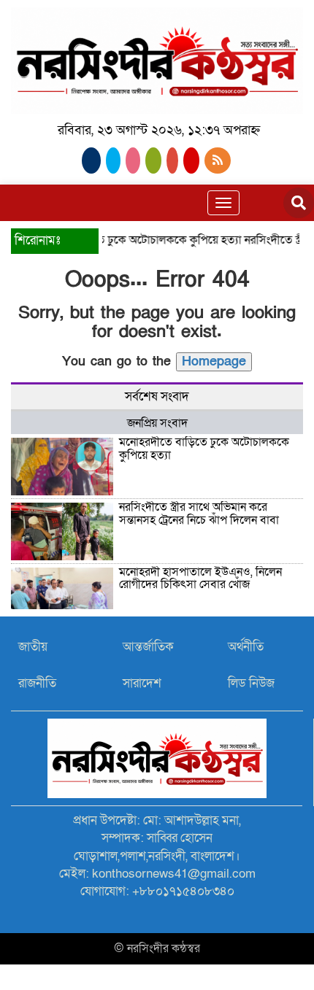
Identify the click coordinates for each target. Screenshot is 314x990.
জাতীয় (32, 646)
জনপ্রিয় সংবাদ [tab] (157, 423)
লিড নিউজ (251, 683)
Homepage (214, 361)
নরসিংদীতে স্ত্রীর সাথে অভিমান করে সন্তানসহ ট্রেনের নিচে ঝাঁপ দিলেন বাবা (199, 513)
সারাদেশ (142, 683)
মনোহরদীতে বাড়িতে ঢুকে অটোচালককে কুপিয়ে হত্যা (124, 240)
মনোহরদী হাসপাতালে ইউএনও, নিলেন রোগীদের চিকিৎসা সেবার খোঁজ (200, 578)
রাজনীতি (37, 683)
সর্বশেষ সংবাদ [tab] (157, 396)
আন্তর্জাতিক (148, 646)
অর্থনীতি (246, 646)
